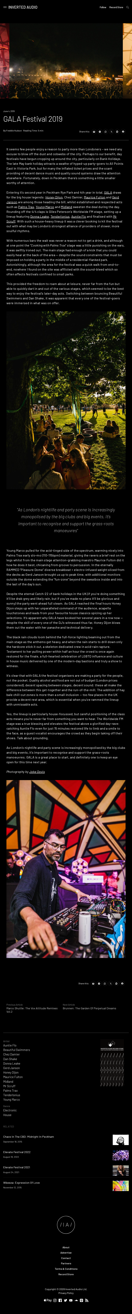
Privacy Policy (66, 1292)
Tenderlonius (60, 216)
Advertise (66, 1252)
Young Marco (45, 207)
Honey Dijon (54, 197)
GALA (108, 192)
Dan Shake (10, 1059)
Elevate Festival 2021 (16, 1167)
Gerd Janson (11, 1068)
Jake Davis (37, 772)
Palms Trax (26, 207)
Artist (6, 1041)
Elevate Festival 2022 (17, 1152)
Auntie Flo (78, 216)
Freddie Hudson (14, 130)
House (7, 1115)
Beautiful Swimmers (16, 1050)
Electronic (10, 1110)
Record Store (116, 7)
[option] (66, 61)
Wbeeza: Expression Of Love (21, 1182)
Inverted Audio (23, 7)
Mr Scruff (9, 1086)
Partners (66, 1263)
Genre (6, 1106)
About (66, 1247)
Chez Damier (11, 1054)
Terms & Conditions (66, 1268)
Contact (66, 1258)
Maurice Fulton (94, 197)
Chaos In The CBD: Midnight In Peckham (28, 1136)
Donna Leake (39, 216)
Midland (66, 207)
